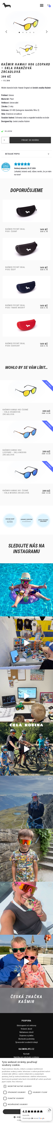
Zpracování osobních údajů (26, 1042)
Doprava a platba (26, 1036)
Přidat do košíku (30, 140)
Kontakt (26, 1054)
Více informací (17, 1082)
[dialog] (26, 1090)
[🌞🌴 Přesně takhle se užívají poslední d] (26, 589)
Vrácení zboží (26, 1029)
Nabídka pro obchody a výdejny (26, 1057)
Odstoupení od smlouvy (26, 1025)
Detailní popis (12, 154)
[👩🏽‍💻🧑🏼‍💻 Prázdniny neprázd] (26, 695)
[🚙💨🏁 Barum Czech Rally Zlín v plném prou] (26, 642)
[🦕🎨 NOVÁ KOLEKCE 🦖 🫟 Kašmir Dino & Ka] (26, 961)
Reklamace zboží (27, 1032)
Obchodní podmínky (26, 1039)
